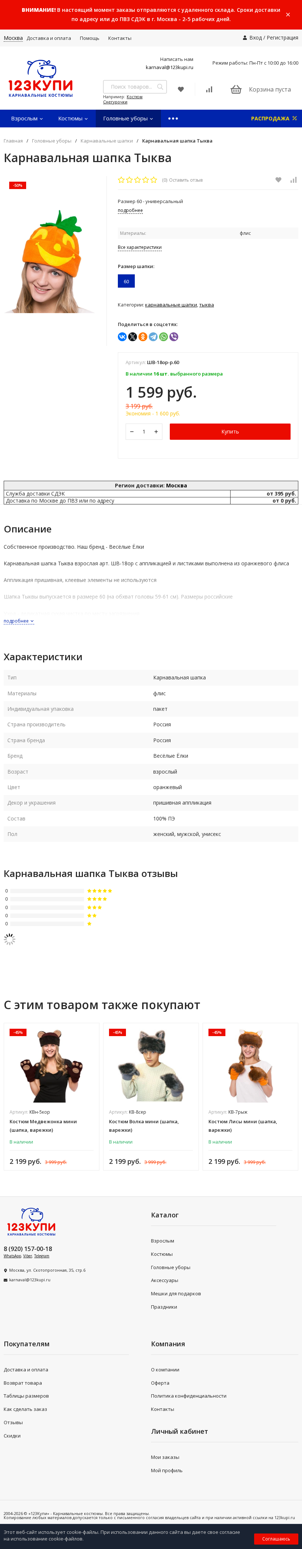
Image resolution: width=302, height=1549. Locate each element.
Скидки (12, 1435)
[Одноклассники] (142, 336)
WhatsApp (12, 1255)
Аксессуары (164, 1280)
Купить (230, 431)
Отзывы (13, 1422)
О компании (165, 1369)
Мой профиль (167, 1470)
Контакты (119, 38)
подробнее (17, 621)
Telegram (41, 1255)
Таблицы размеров (26, 1395)
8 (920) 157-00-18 (28, 1249)
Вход (255, 37)
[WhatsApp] (163, 336)
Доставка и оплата (49, 38)
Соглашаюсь (276, 1539)
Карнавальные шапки (107, 140)
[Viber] (173, 336)
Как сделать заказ (25, 1409)
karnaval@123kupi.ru (169, 67)
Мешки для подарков (176, 1293)
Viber (27, 1255)
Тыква (206, 304)
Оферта (160, 1383)
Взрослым (25, 118)
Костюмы (71, 118)
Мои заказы (165, 1457)
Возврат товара (23, 1383)
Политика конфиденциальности (188, 1395)
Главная (13, 140)
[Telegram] (153, 336)
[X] (132, 336)
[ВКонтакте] (122, 336)
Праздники (164, 1306)
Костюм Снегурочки (123, 99)
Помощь (89, 38)
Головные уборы (126, 118)
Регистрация (282, 37)
